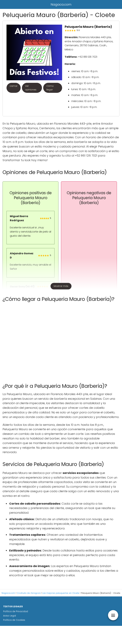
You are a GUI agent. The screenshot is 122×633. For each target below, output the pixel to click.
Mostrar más (61, 286)
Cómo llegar (50, 87)
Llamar (13, 86)
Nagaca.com (61, 4)
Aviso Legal (9, 615)
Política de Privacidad (15, 611)
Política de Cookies (14, 620)
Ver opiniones (30, 87)
